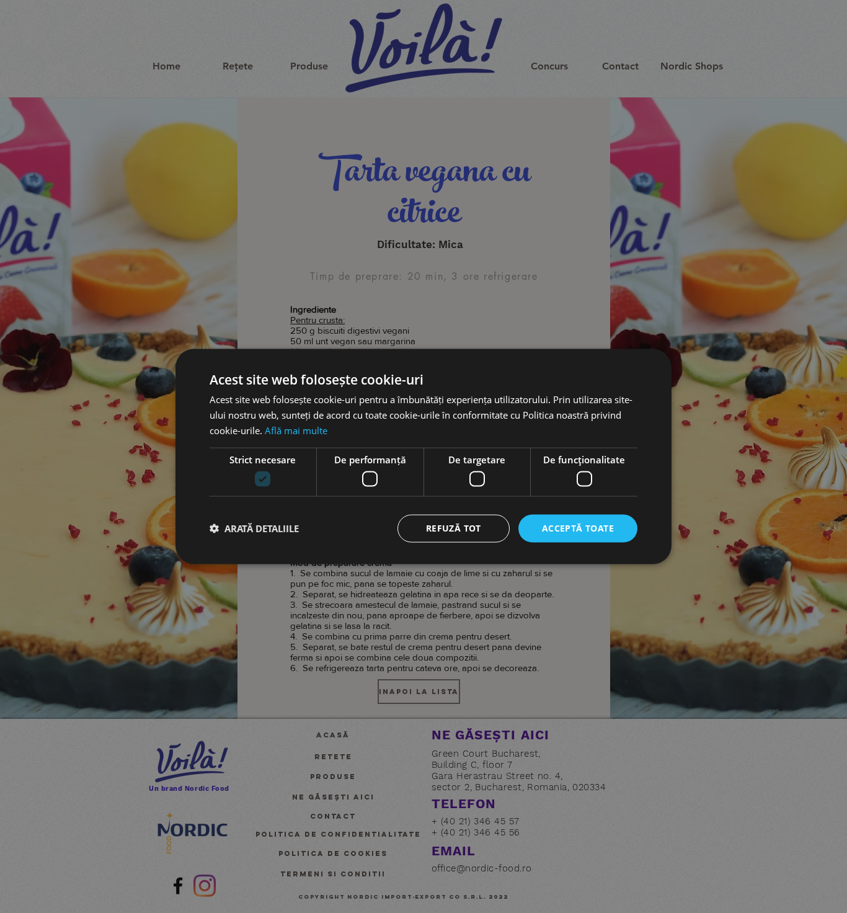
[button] (254, 528)
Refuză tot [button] (453, 528)
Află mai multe (296, 430)
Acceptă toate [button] (578, 528)
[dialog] (423, 456)
